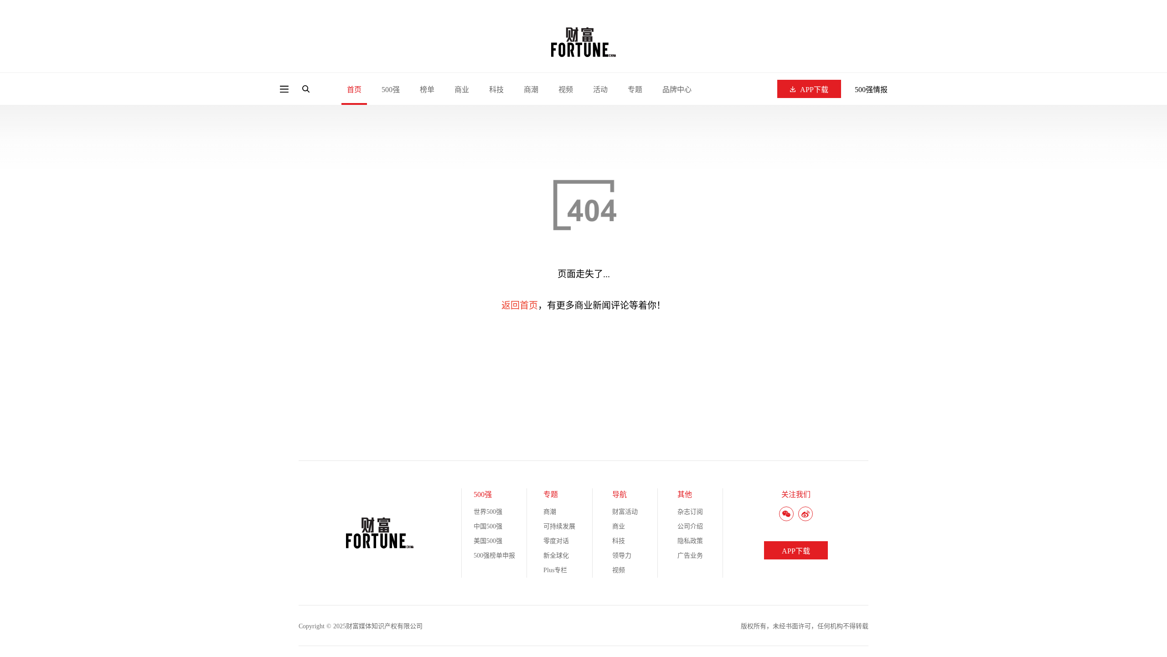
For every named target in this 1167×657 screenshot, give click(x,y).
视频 (565, 89)
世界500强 (488, 511)
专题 (635, 89)
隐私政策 (690, 541)
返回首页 (519, 305)
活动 (600, 89)
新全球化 (556, 555)
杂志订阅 (690, 511)
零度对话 (556, 541)
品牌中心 (677, 89)
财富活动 (625, 511)
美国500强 (488, 541)
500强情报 (871, 89)
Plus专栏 (555, 570)
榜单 (427, 89)
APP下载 (814, 89)
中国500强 (488, 526)
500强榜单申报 (494, 555)
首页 (354, 89)
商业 (461, 89)
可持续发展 (559, 526)
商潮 (531, 89)
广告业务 (690, 555)
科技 (496, 89)
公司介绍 (690, 526)
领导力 (621, 555)
